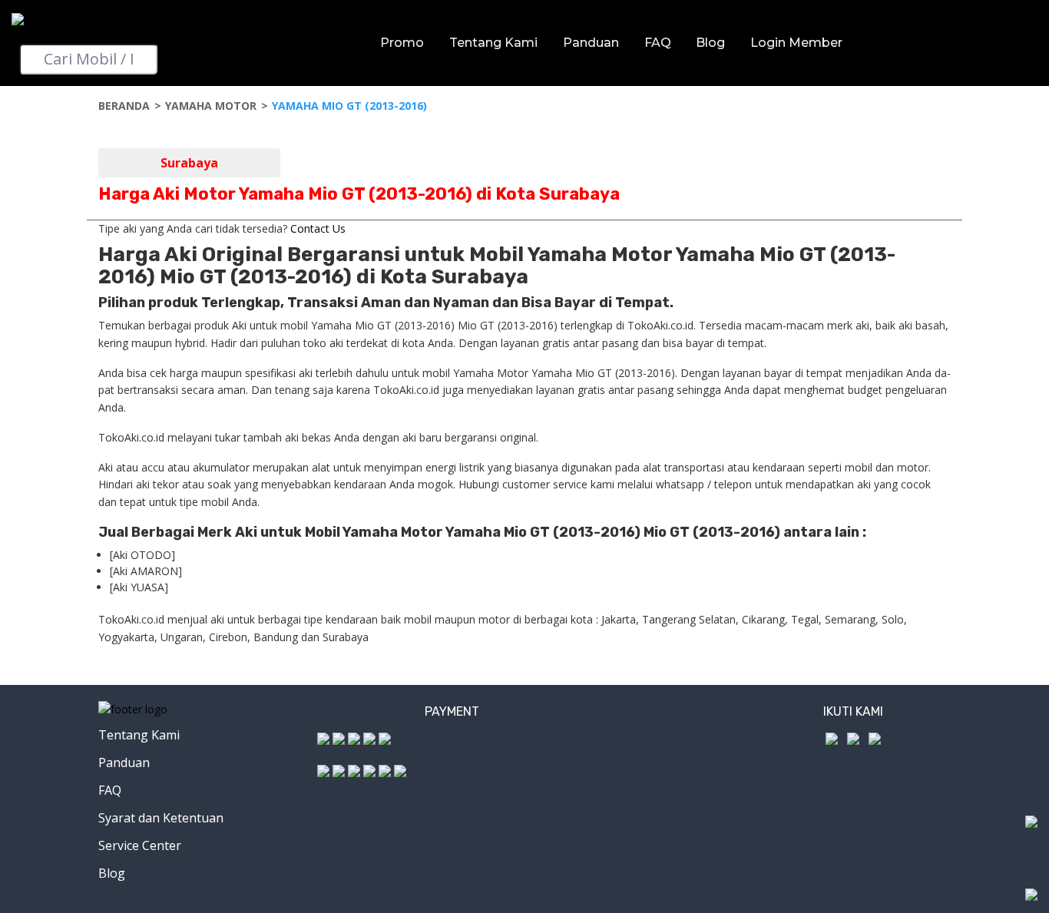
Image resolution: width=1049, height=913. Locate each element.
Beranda (124, 105)
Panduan (591, 42)
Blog (710, 42)
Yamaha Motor (210, 105)
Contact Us (318, 228)
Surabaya (189, 162)
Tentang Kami (493, 42)
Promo (402, 42)
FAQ (657, 42)
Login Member (796, 42)
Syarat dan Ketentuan (160, 817)
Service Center (139, 845)
